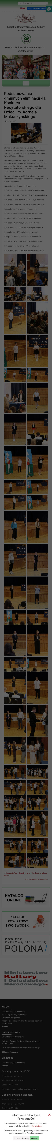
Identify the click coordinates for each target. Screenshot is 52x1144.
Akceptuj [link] (34, 1138)
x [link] (49, 1114)
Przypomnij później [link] (21, 1138)
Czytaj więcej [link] (36, 1126)
